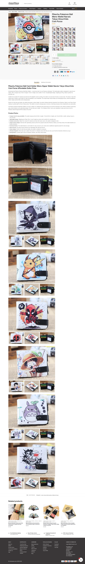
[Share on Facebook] (55, 76)
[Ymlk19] (69, 33)
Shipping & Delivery (24, 545)
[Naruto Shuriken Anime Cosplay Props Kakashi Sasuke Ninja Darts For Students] (69, 512)
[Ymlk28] (62, 41)
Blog (32, 553)
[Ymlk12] (65, 29)
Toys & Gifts (45, 550)
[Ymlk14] (73, 29)
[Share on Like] (53, 76)
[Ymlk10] (58, 29)
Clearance (33, 550)
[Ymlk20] (54, 37)
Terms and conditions (12, 548)
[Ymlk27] (58, 41)
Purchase (75, 4)
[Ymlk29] (65, 41)
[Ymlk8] (58, 49)
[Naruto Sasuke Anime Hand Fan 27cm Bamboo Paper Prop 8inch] (34, 512)
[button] (47, 33)
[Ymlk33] (62, 45)
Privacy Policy (11, 547)
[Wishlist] (22, 506)
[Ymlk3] (69, 41)
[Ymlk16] (58, 33)
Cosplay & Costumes (47, 545)
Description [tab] (36, 82)
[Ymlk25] (73, 37)
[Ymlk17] (62, 33)
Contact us (10, 550)
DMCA (9, 545)
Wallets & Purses (21, 11)
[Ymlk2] (73, 33)
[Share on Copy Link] (68, 76)
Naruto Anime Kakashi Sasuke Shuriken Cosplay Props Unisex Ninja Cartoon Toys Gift (51, 524)
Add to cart (67, 55)
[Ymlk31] (54, 45)
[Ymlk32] (58, 45)
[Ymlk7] (54, 49)
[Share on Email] (61, 76)
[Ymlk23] (65, 37)
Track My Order (23, 544)
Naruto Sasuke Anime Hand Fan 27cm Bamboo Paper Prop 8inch (33, 524)
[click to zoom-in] (28, 33)
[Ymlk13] (69, 29)
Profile (69, 4)
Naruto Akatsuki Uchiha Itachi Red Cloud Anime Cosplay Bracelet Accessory (15, 524)
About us (10, 544)
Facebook (57, 544)
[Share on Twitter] (57, 76)
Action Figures (46, 544)
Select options (16, 529)
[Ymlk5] (69, 45)
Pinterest (56, 545)
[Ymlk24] (69, 37)
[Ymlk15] (54, 33)
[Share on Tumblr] (66, 76)
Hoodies (44, 548)
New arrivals (34, 548)
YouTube (56, 547)
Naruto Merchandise (48, 495)
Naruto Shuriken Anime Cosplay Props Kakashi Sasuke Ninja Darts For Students (68, 524)
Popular (33, 547)
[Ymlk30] (73, 41)
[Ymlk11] (62, 29)
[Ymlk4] (65, 45)
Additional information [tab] (46, 82)
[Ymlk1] (54, 29)
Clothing (44, 547)
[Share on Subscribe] (64, 76)
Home (10, 11)
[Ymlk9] (62, 49)
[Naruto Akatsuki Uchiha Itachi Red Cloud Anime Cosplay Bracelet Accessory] (16, 512)
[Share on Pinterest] (59, 76)
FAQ (9, 552)
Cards (42, 495)
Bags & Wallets (14, 11)
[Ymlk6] (73, 45)
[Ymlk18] (65, 33)
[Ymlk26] (54, 41)
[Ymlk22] (62, 37)
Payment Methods (23, 547)
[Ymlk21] (58, 37)
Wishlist (33, 551)
